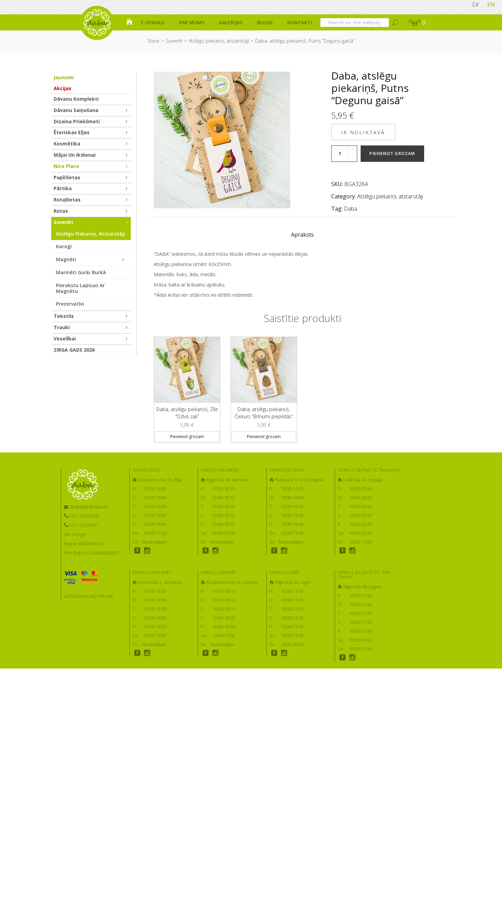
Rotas (61, 211)
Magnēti (66, 259)
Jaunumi (64, 77)
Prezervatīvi (70, 303)
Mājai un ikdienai (75, 155)
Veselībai (65, 338)
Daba (350, 208)
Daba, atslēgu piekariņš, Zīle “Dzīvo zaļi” (187, 413)
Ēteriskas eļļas (71, 132)
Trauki (62, 327)
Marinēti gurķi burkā (81, 272)
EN (491, 4)
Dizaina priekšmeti (77, 121)
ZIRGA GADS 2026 (74, 350)
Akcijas (62, 88)
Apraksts (302, 234)
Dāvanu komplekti (76, 99)
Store (153, 41)
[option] (187, 387)
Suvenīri (174, 41)
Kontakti (299, 22)
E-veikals (152, 22)
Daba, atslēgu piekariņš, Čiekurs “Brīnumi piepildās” (264, 413)
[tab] (302, 236)
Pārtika (63, 188)
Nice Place (66, 166)
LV (475, 4)
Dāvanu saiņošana (76, 110)
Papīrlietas (67, 177)
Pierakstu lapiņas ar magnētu (80, 288)
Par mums (191, 22)
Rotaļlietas (67, 199)
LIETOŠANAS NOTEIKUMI (88, 596)
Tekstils (64, 316)
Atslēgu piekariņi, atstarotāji (219, 41)
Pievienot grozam (392, 153)
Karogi (64, 246)
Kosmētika (67, 143)
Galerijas (230, 22)
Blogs (265, 22)
